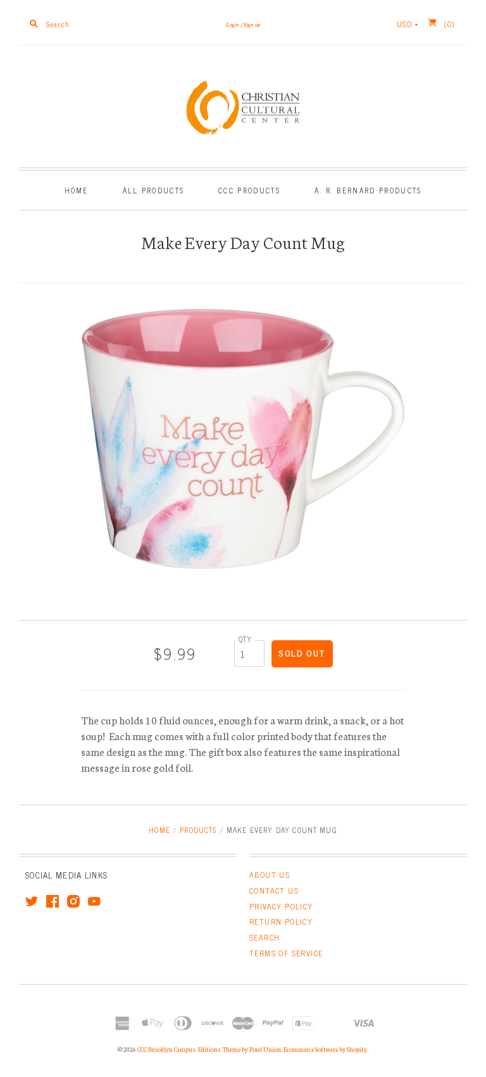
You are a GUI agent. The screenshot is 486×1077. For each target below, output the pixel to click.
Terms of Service (286, 953)
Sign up (252, 24)
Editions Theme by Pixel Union (239, 1049)
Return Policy (281, 921)
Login (232, 24)
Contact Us (274, 890)
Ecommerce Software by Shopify (325, 1049)
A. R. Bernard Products (368, 190)
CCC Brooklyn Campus (166, 1049)
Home (77, 190)
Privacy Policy (281, 906)
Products (198, 830)
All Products (154, 190)
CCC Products (249, 190)
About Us (269, 874)
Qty (245, 639)
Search (264, 937)
